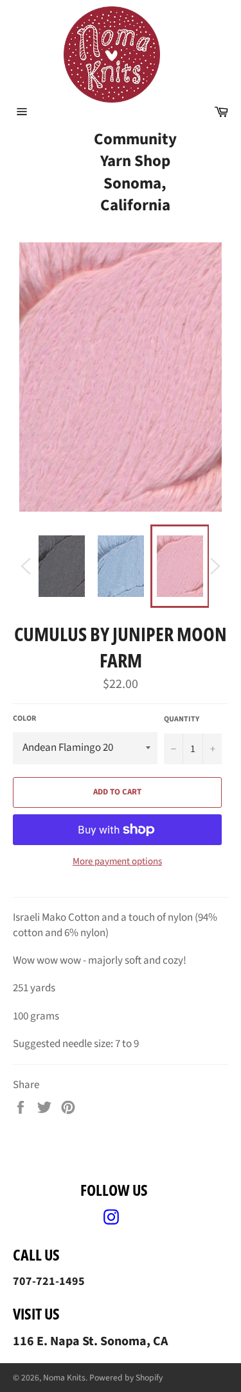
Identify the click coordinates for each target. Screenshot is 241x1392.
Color (24, 719)
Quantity (181, 719)
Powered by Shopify (126, 1377)
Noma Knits (64, 1377)
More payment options (117, 861)
